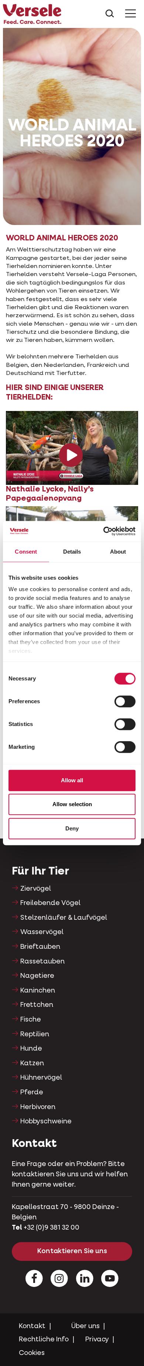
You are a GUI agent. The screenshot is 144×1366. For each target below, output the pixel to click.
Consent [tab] (26, 551)
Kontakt (32, 1326)
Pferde (31, 1092)
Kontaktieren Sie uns (72, 1251)
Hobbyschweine (46, 1121)
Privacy (97, 1339)
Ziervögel (35, 889)
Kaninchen (37, 990)
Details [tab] (72, 551)
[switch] (125, 701)
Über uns (85, 1326)
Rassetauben (42, 961)
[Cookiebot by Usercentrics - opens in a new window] (104, 531)
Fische (30, 1019)
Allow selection (72, 804)
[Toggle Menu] (130, 14)
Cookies (32, 1353)
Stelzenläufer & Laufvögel (63, 918)
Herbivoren (37, 1107)
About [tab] (118, 551)
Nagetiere (37, 976)
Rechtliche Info (44, 1339)
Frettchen (36, 1005)
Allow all (72, 780)
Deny (72, 828)
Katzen (32, 1063)
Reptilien (34, 1034)
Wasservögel (42, 932)
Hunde (31, 1048)
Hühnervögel (41, 1077)
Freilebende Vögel (50, 903)
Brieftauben (40, 947)
